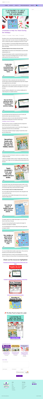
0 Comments (22, 35)
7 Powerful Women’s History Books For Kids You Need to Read (6, 353)
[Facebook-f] (32, 384)
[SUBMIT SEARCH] (9, 2)
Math (14, 35)
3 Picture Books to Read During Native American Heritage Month (15, 353)
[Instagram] (34, 384)
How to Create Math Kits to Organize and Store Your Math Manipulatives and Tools (24, 353)
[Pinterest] (35, 384)
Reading (17, 35)
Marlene (4, 35)
